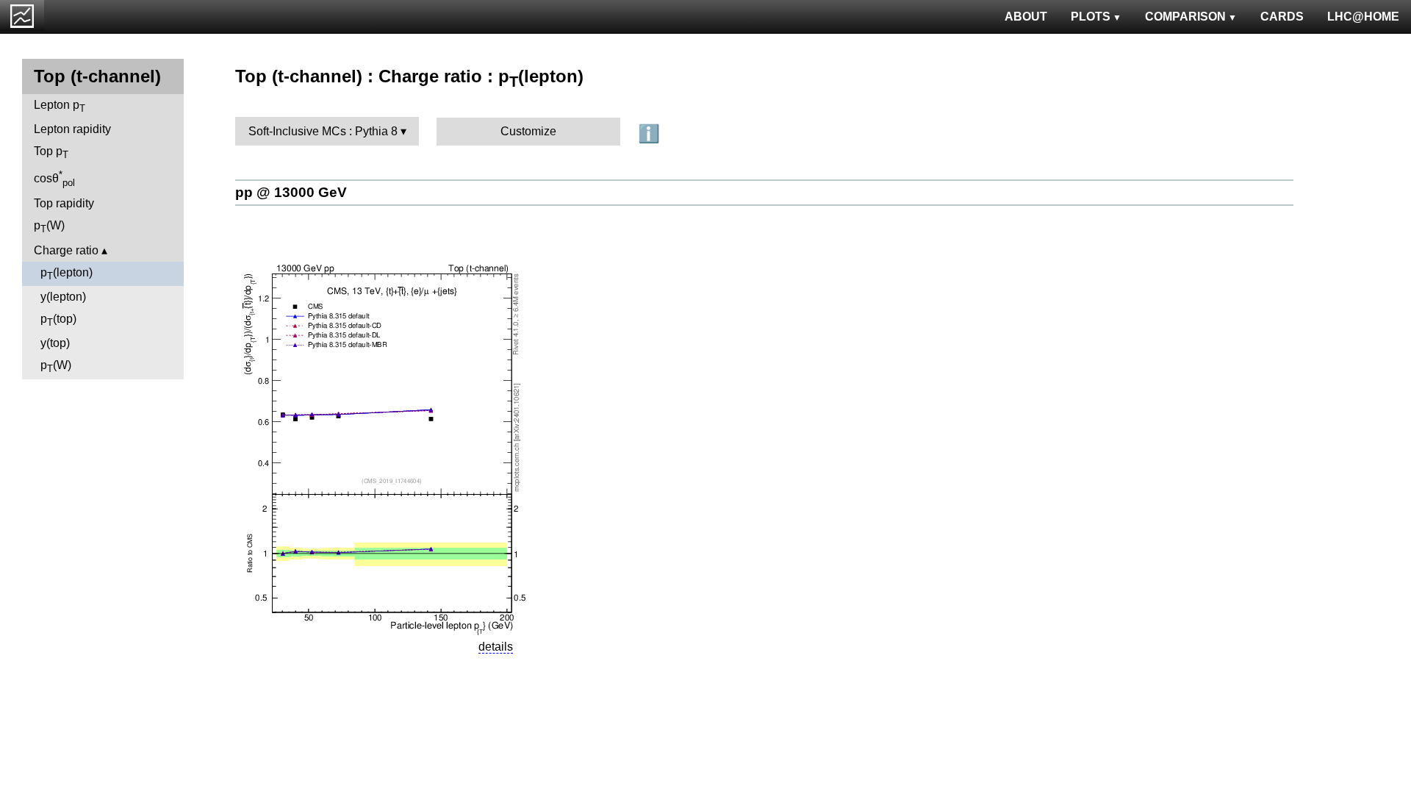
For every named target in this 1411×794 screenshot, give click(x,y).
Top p (51, 152)
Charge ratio (66, 250)
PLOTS (1090, 16)
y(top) (55, 343)
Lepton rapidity (72, 129)
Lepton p (59, 106)
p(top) (58, 320)
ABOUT (1026, 16)
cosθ (54, 178)
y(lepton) (63, 296)
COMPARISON (1185, 16)
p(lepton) (66, 274)
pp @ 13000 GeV (291, 192)
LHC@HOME (1363, 16)
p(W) (49, 227)
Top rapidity (64, 203)
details (495, 646)
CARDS (1282, 16)
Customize (528, 131)
